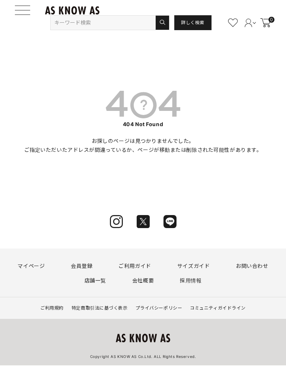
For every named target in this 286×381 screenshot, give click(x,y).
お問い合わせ (252, 266)
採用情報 (190, 280)
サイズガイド (193, 266)
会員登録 (81, 266)
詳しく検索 (192, 22)
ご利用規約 (52, 308)
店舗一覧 (95, 280)
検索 (162, 23)
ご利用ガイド (134, 266)
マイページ (31, 266)
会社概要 (143, 280)
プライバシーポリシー (159, 308)
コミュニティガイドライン (218, 308)
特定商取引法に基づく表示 (100, 308)
